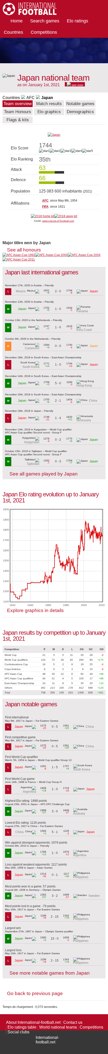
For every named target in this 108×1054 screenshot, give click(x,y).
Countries (13, 32)
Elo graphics (49, 111)
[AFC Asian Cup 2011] (19, 259)
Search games (44, 20)
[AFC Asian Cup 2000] (51, 255)
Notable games (80, 103)
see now (77, 84)
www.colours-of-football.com (58, 220)
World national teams (58, 1027)
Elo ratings (77, 20)
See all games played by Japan (44, 473)
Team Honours (17, 111)
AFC (30, 97)
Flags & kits (18, 119)
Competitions (44, 32)
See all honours (24, 249)
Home (17, 20)
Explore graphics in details (35, 610)
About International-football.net (33, 1022)
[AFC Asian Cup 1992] (19, 255)
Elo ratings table (22, 1027)
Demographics (80, 111)
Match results (49, 103)
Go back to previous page (35, 993)
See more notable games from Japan (50, 973)
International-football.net (47, 1039)
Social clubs (18, 1032)
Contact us (72, 1022)
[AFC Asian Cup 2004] (84, 255)
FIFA (45, 206)
